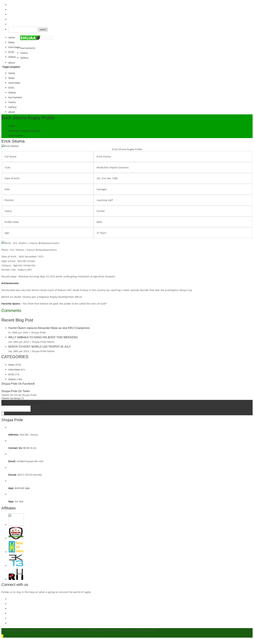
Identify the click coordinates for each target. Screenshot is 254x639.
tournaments (27, 48)
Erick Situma (15, 135)
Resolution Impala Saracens (24, 130)
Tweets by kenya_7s (12, 398)
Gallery (24, 57)
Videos (12, 56)
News (11, 42)
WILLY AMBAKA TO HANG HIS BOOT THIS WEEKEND (43, 337)
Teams (24, 53)
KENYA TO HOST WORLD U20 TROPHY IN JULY (39, 346)
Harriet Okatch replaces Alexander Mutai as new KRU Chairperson (49, 328)
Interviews (14, 47)
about (11, 62)
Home (11, 37)
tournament (15, 97)
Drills (11, 52)
